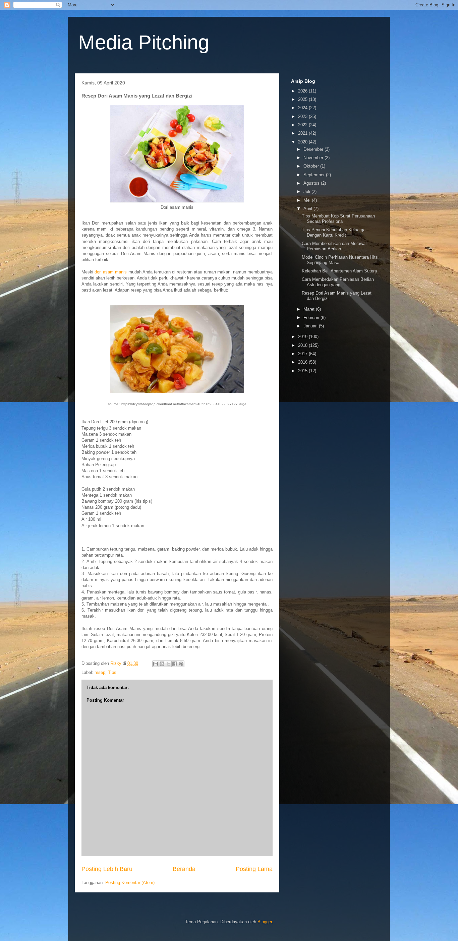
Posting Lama (254, 869)
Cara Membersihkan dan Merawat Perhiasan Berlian (334, 246)
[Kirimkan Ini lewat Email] (155, 664)
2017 (303, 353)
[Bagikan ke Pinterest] (181, 664)
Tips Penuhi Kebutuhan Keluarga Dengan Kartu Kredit (333, 232)
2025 (303, 99)
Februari (312, 317)
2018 (303, 345)
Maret (309, 309)
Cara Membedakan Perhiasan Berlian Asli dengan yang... (338, 282)
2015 (303, 370)
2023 (303, 116)
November (314, 157)
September (314, 174)
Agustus (312, 183)
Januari (311, 325)
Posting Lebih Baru (106, 869)
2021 (303, 133)
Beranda (184, 869)
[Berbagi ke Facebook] (174, 664)
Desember (314, 149)
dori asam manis (111, 271)
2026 (303, 90)
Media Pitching (143, 42)
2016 (303, 362)
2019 (303, 336)
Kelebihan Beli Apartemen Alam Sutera (339, 270)
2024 (303, 107)
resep (100, 672)
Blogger (264, 921)
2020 (303, 141)
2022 (303, 124)
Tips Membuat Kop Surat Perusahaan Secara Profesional (338, 218)
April (308, 208)
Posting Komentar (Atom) (130, 882)
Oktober (311, 166)
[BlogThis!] (162, 664)
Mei (307, 200)
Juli (307, 191)
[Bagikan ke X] (168, 664)
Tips (112, 672)
